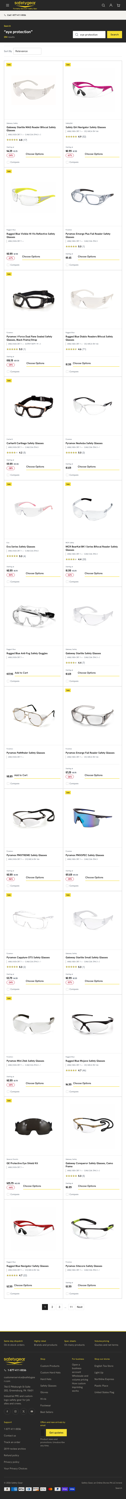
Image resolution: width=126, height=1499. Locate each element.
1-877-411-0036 (17, 1370)
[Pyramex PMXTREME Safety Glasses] (33, 818)
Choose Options (35, 154)
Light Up (98, 1372)
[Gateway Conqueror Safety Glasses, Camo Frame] (92, 1126)
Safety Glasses (48, 1385)
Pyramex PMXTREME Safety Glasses (27, 855)
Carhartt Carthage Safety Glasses (25, 443)
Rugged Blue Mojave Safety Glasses (85, 1061)
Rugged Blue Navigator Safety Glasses (28, 1266)
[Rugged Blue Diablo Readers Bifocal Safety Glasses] (92, 299)
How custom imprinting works (79, 1387)
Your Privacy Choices (15, 1468)
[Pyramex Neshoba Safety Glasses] (92, 406)
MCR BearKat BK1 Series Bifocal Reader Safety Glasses (92, 548)
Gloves (44, 1392)
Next (80, 1307)
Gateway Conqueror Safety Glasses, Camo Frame (89, 1165)
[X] (23, 1411)
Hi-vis (43, 1399)
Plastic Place (101, 1385)
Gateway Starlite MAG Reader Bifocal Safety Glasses (31, 129)
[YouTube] (32, 1411)
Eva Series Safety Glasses (21, 546)
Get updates (56, 1432)
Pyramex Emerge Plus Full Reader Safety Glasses (88, 235)
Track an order (12, 1442)
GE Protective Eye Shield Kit (22, 1163)
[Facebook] (7, 1411)
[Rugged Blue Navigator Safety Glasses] (33, 1229)
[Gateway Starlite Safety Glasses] (92, 616)
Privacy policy (11, 1462)
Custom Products (49, 1366)
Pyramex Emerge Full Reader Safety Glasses (90, 752)
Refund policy (11, 1455)
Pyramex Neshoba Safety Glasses (84, 443)
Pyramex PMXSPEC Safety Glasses (85, 855)
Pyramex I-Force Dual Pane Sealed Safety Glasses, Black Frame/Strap (29, 338)
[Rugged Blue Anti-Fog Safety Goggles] (33, 616)
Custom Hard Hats (50, 1372)
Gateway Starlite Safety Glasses (83, 653)
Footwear (45, 1405)
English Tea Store (103, 1366)
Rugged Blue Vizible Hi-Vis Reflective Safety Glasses (31, 235)
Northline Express (104, 1379)
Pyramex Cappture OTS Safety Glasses (28, 957)
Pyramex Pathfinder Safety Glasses (26, 752)
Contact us (10, 1435)
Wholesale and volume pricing (80, 1377)
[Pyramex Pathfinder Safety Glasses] (33, 716)
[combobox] (89, 34)
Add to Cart (21, 672)
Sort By (8, 51)
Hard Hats (45, 1379)
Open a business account (76, 1368)
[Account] (111, 5)
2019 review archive (15, 1448)
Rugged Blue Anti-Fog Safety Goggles (27, 653)
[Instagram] (15, 1411)
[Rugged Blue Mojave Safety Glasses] (92, 1024)
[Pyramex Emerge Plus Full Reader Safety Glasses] (92, 197)
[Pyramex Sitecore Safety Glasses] (92, 1229)
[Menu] (7, 5)
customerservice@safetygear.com (19, 1379)
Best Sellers (46, 1412)
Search (115, 34)
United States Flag (104, 1392)
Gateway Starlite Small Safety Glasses (87, 957)
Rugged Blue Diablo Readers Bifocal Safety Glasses (89, 338)
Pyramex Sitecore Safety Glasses (84, 1266)
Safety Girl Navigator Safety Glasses (86, 127)
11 (71, 1307)
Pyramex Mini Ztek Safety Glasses (25, 1061)
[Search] (103, 5)
